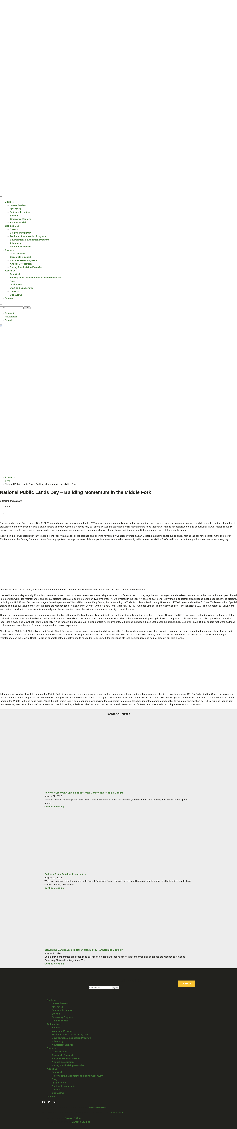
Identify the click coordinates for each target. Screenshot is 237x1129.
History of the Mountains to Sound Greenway (35, 277)
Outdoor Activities (20, 212)
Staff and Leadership (21, 288)
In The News (17, 284)
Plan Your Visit (18, 222)
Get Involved (12, 226)
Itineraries (15, 208)
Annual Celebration (21, 263)
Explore (9, 202)
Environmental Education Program (29, 239)
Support (9, 250)
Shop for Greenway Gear (24, 260)
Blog (12, 281)
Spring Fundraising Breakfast (26, 267)
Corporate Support (20, 257)
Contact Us (16, 295)
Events (14, 229)
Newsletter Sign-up (20, 246)
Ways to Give (17, 253)
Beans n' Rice (73, 1118)
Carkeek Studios (81, 1121)
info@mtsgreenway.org (98, 1107)
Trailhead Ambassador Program (28, 236)
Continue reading (54, 806)
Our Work (15, 274)
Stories (14, 215)
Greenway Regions (20, 219)
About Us (10, 270)
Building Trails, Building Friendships (65, 874)
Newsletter (11, 316)
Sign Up (115, 988)
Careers (14, 291)
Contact (9, 313)
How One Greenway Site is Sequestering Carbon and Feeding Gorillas (83, 792)
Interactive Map (18, 205)
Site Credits (117, 1112)
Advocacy (15, 243)
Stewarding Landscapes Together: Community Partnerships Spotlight (83, 950)
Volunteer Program (20, 232)
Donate (9, 298)
